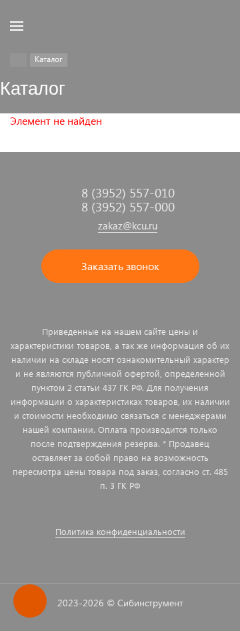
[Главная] (18, 60)
